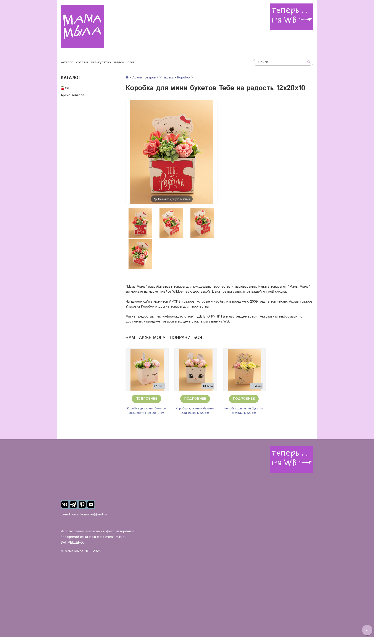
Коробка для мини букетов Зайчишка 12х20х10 (195, 410)
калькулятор (101, 62)
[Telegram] (73, 504)
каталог (67, 62)
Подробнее (146, 398)
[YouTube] (91, 504)
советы (82, 62)
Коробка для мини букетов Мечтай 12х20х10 (243, 410)
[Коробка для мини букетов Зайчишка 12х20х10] (195, 369)
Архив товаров (72, 95)
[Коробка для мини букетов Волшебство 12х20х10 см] (147, 369)
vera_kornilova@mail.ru (89, 514)
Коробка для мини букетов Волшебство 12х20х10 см (146, 410)
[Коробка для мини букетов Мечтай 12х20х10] (244, 369)
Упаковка (166, 77)
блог (130, 62)
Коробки (183, 77)
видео (119, 62)
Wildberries (180, 291)
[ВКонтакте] (65, 504)
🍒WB (66, 88)
